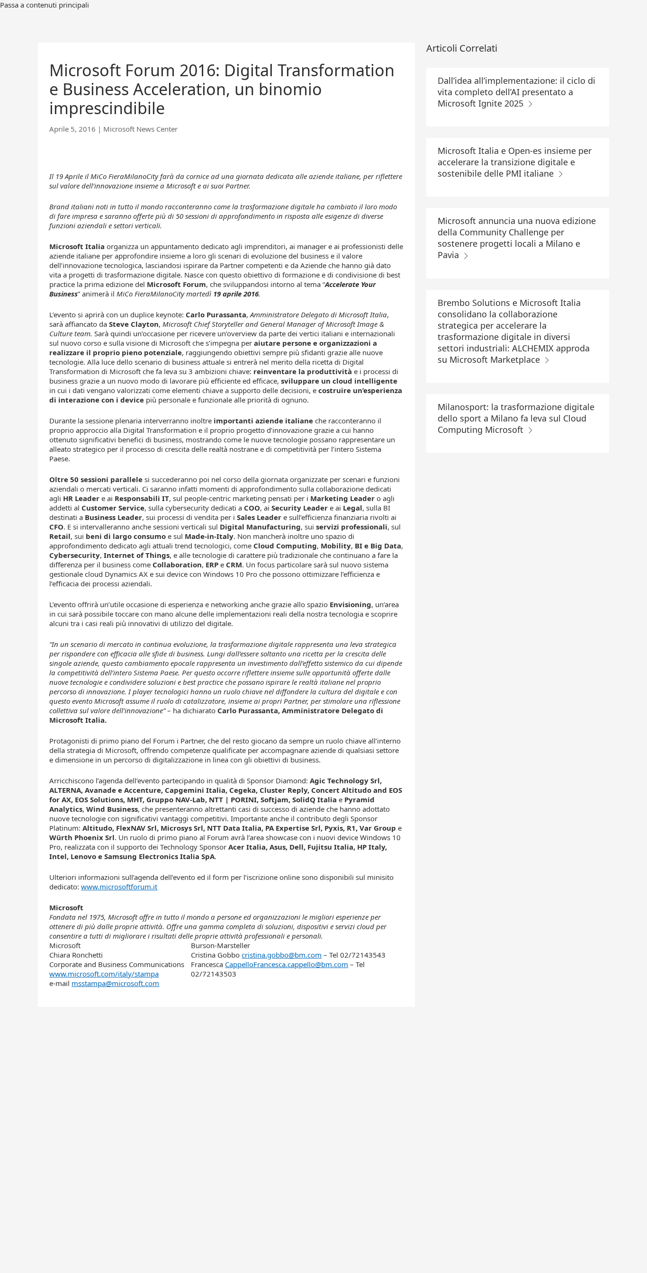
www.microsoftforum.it (119, 886)
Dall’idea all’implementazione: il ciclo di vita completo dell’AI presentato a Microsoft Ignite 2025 (516, 92)
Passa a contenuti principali (44, 4)
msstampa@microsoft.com (115, 983)
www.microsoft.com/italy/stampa (104, 973)
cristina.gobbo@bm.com (282, 954)
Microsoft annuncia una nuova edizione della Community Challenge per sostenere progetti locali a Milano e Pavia (517, 237)
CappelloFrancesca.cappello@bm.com (286, 964)
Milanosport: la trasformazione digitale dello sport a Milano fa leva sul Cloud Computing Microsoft (516, 418)
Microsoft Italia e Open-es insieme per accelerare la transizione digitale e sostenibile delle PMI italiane (515, 162)
